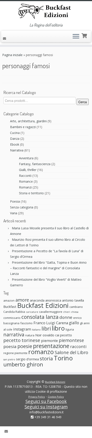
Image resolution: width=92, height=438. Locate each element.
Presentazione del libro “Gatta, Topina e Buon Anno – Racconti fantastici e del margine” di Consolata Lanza (48, 268)
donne (65, 317)
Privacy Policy (36, 396)
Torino (63, 358)
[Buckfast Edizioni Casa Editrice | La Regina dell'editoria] (46, 11)
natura (29, 335)
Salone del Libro (71, 352)
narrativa (13, 334)
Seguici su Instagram (46, 407)
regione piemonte (15, 353)
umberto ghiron (23, 364)
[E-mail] (5, 38)
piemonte (49, 340)
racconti (78, 346)
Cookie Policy (56, 396)
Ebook (14, 144)
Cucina (15, 133)
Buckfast (9, 306)
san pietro (9, 359)
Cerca (82, 102)
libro (58, 328)
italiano (36, 329)
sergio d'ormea (27, 359)
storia (46, 358)
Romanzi (25, 187)
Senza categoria (21, 207)
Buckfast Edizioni (43, 305)
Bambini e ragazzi (23, 127)
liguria (70, 329)
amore (22, 300)
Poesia (15, 201)
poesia (10, 346)
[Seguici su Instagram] (14, 38)
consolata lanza (40, 316)
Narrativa (16, 150)
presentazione (51, 346)
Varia (13, 213)
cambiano (76, 307)
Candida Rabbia (14, 312)
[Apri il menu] (76, 36)
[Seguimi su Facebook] (10, 37)
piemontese (71, 340)
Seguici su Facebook (46, 401)
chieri (66, 311)
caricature (32, 311)
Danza (14, 138)
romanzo (41, 352)
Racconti (25, 175)
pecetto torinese (21, 340)
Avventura (26, 158)
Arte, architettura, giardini (28, 121)
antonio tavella (73, 300)
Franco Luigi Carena (50, 322)
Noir (38, 335)
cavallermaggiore (50, 312)
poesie (24, 346)
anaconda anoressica (45, 300)
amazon (9, 300)
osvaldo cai (51, 335)
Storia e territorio (31, 193)
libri (46, 328)
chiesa (74, 311)
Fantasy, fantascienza (34, 164)
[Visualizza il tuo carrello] (85, 35)
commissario (12, 318)
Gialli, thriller (27, 170)
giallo (74, 322)
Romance (26, 181)
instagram (22, 329)
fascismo (26, 323)
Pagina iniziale (12, 55)
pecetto (66, 335)
